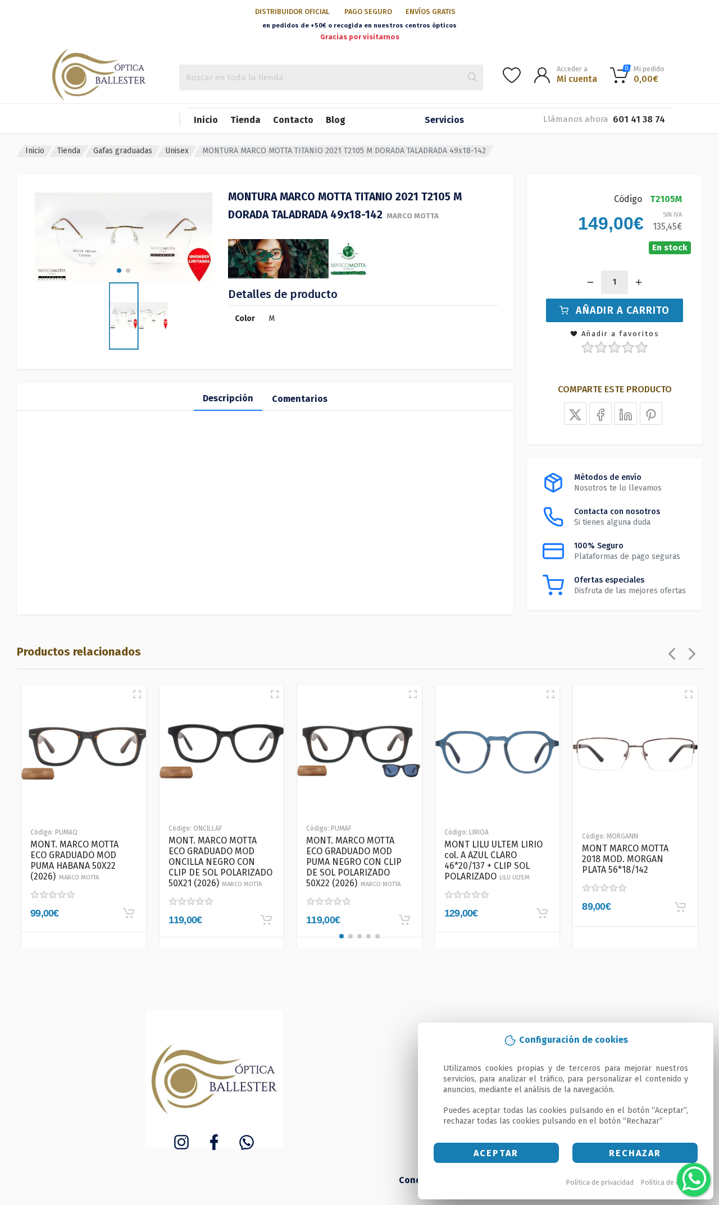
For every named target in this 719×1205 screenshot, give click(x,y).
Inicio (206, 119)
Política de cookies (671, 1182)
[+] (638, 282)
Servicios (444, 119)
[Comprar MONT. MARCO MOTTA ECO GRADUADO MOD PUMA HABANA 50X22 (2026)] (129, 913)
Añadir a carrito (623, 310)
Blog (335, 119)
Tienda (245, 119)
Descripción (228, 398)
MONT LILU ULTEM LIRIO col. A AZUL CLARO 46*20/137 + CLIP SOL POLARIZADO (493, 860)
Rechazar (635, 1153)
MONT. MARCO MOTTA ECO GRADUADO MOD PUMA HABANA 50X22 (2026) (74, 860)
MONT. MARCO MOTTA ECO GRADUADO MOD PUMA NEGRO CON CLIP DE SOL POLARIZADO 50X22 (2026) (354, 861)
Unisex (177, 150)
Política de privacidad (600, 1182)
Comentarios (299, 398)
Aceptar (496, 1153)
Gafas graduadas (122, 150)
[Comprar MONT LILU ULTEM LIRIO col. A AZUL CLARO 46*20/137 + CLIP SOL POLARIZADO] (542, 913)
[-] (590, 282)
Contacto (293, 119)
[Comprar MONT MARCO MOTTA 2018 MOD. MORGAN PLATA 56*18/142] (680, 907)
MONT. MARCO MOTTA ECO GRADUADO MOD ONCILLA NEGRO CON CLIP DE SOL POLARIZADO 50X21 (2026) (220, 861)
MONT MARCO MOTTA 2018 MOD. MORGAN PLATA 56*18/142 (625, 859)
